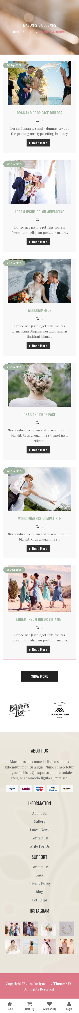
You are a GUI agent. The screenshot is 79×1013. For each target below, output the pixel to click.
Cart (29, 1008)
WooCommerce (39, 310)
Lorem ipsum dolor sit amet (39, 619)
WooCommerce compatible (39, 518)
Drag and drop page (39, 414)
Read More (39, 142)
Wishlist (49, 1008)
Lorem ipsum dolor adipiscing (39, 211)
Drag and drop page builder (40, 112)
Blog (30, 31)
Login (69, 1008)
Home (16, 31)
